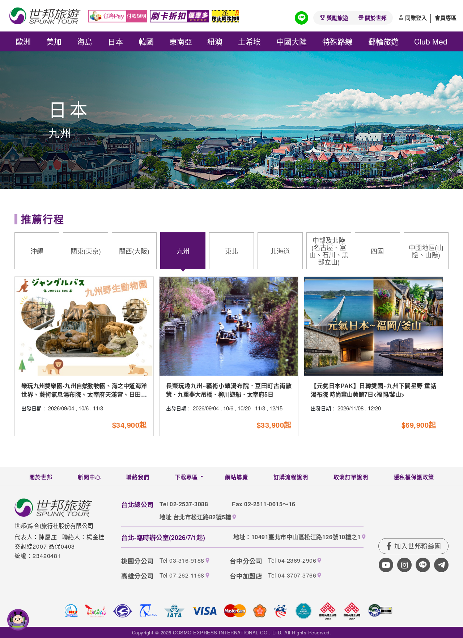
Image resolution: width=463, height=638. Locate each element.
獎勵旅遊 (337, 18)
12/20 (374, 408)
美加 (53, 41)
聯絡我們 (137, 477)
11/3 (98, 408)
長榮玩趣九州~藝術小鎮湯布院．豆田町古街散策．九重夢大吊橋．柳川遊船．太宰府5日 (229, 389)
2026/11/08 (350, 408)
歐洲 (23, 41)
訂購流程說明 (290, 477)
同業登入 (416, 18)
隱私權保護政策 (414, 477)
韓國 (146, 41)
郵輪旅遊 (383, 41)
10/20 (244, 408)
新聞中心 (89, 477)
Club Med (430, 41)
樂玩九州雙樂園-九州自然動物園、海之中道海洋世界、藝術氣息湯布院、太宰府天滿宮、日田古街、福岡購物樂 (84, 394)
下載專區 (186, 477)
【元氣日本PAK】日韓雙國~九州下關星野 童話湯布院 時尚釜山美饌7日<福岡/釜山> (373, 389)
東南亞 (180, 41)
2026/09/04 (61, 408)
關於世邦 (376, 18)
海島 (84, 41)
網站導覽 (236, 477)
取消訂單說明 (351, 477)
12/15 (276, 408)
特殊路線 (337, 41)
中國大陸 (291, 41)
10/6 (83, 408)
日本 (115, 41)
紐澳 (214, 41)
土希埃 (249, 41)
